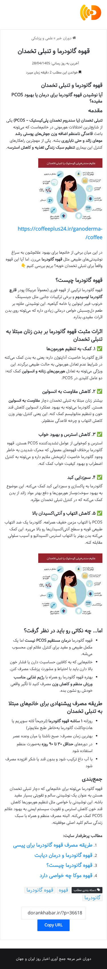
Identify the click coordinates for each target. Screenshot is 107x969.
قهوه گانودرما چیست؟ (69, 865)
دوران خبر (64, 38)
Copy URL (53, 925)
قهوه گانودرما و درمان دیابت (63, 855)
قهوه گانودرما (40, 890)
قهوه (63, 890)
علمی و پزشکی (42, 38)
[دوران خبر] (90, 12)
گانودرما (92, 898)
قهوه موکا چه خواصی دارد (66, 876)
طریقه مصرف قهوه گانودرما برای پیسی (52, 845)
